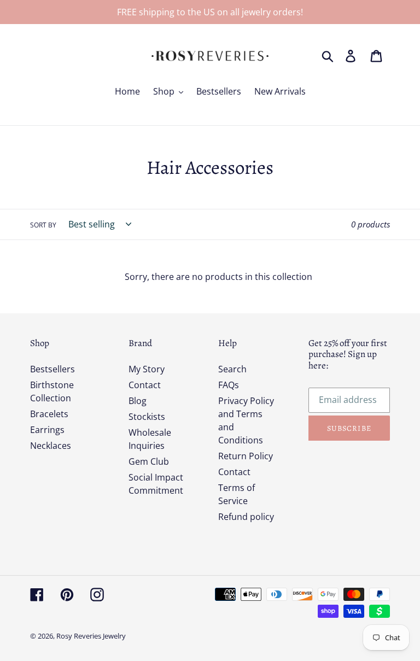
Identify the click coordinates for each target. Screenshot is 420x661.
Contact (145, 385)
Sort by (43, 225)
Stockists (147, 417)
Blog (138, 401)
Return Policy (245, 456)
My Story (147, 369)
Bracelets (49, 414)
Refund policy (246, 517)
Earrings (47, 430)
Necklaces (50, 446)
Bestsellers (52, 369)
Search (232, 369)
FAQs (228, 385)
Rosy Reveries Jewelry (91, 636)
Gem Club (149, 461)
